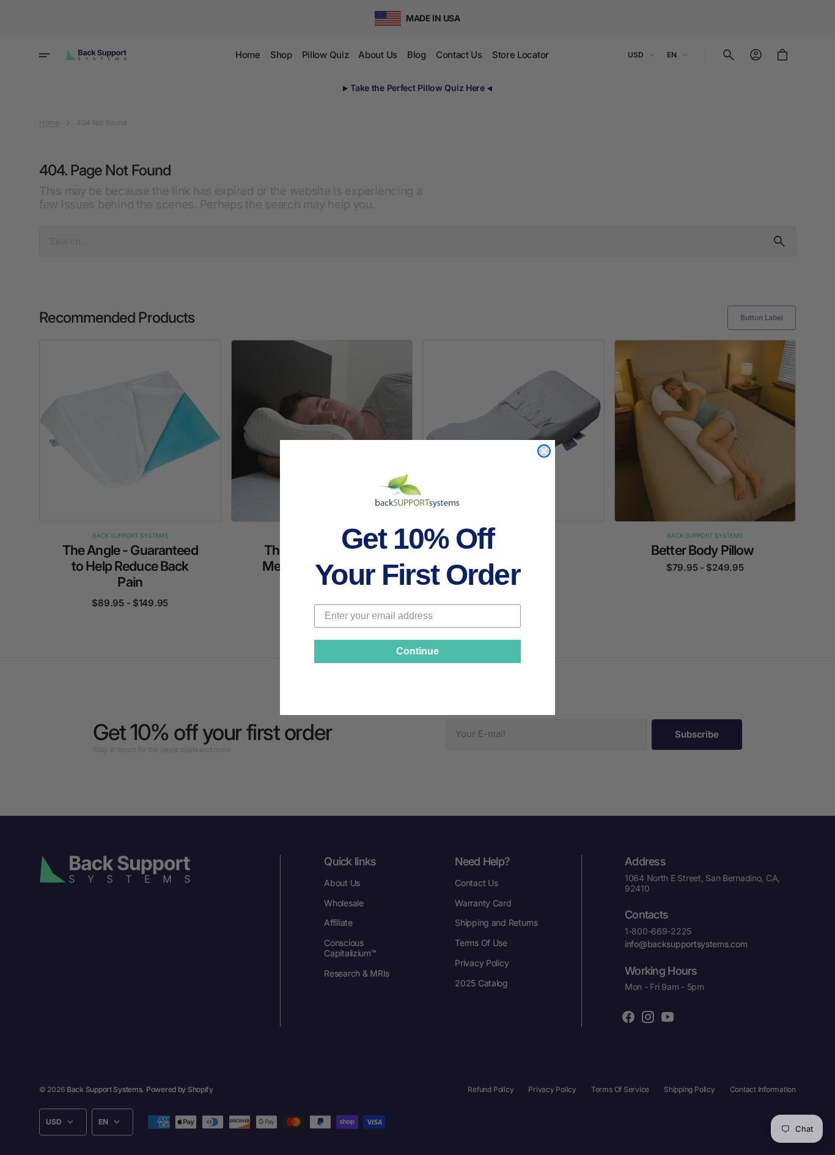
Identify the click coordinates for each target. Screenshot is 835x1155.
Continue (417, 651)
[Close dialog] (544, 451)
